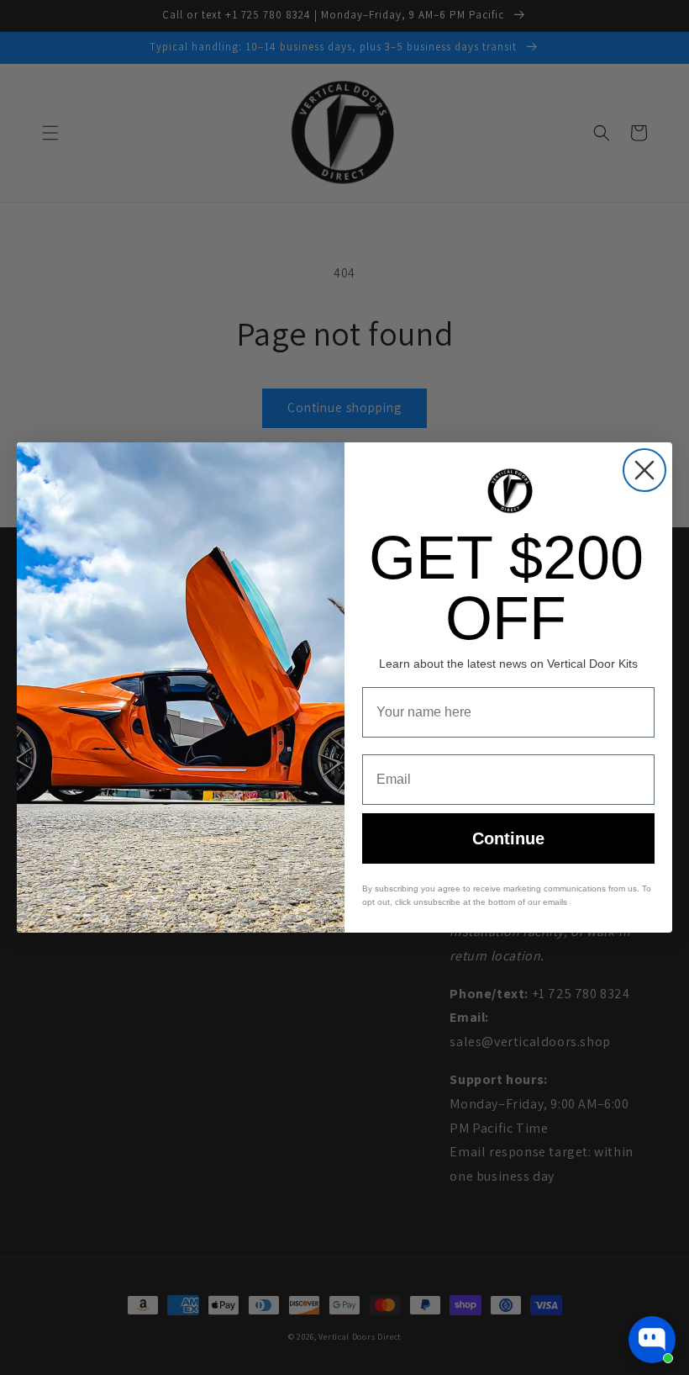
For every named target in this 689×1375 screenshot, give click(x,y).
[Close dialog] (644, 470)
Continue (508, 838)
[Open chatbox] (652, 1339)
